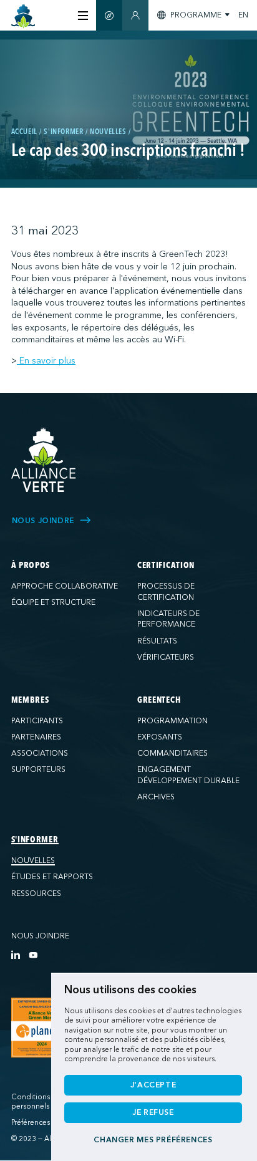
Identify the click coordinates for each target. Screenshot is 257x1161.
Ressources (36, 893)
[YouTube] (33, 954)
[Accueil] (23, 16)
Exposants (159, 737)
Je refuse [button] (153, 1112)
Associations (39, 753)
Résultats (157, 641)
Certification (166, 565)
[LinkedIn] (15, 954)
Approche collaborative (64, 586)
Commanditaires (172, 753)
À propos (31, 565)
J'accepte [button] (153, 1085)
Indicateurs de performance (168, 619)
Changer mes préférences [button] (153, 1140)
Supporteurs (38, 769)
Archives (156, 797)
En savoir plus (46, 361)
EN (243, 15)
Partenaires (36, 737)
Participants (37, 721)
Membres (30, 700)
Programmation (172, 721)
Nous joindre (40, 936)
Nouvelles (33, 860)
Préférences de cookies (50, 1122)
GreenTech (159, 700)
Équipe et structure (53, 602)
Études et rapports (52, 877)
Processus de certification (166, 591)
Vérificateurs (165, 657)
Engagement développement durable (188, 775)
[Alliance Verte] (43, 460)
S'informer (35, 840)
